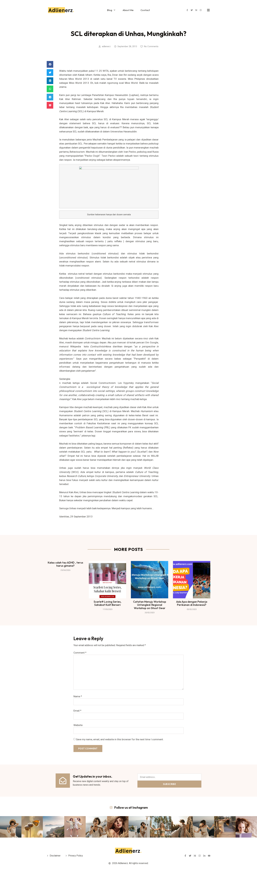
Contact (145, 10)
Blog (109, 10)
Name (77, 696)
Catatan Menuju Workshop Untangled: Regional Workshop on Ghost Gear (149, 605)
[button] (50, 64)
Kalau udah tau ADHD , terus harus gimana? (65, 564)
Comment (79, 653)
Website (78, 725)
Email (77, 711)
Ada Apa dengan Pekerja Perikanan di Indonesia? (191, 603)
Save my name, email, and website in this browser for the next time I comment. (120, 739)
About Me (128, 10)
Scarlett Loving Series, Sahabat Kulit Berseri (107, 603)
